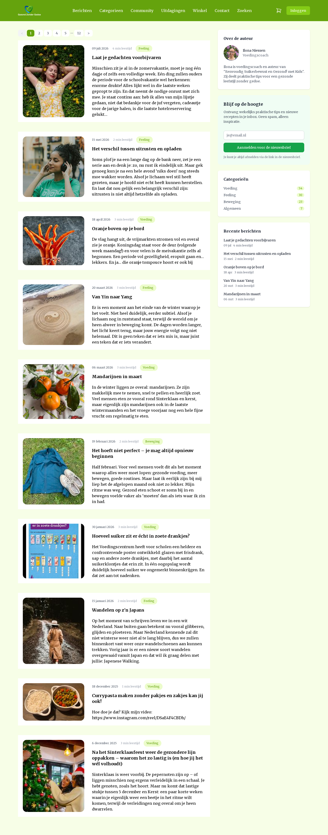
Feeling (144, 48)
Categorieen (111, 10)
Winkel (200, 10)
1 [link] (30, 33)
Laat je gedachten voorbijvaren (126, 57)
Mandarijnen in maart (117, 376)
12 (79, 33)
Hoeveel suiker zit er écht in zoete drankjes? (141, 536)
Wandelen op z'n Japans (118, 610)
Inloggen (298, 10)
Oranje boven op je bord (118, 228)
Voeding (146, 219)
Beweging (152, 441)
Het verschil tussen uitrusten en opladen (137, 149)
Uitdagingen (173, 10)
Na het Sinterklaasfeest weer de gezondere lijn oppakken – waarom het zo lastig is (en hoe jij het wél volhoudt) (147, 758)
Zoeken (244, 10)
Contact (222, 10)
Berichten (82, 10)
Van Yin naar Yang (112, 297)
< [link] (22, 33)
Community (142, 10)
